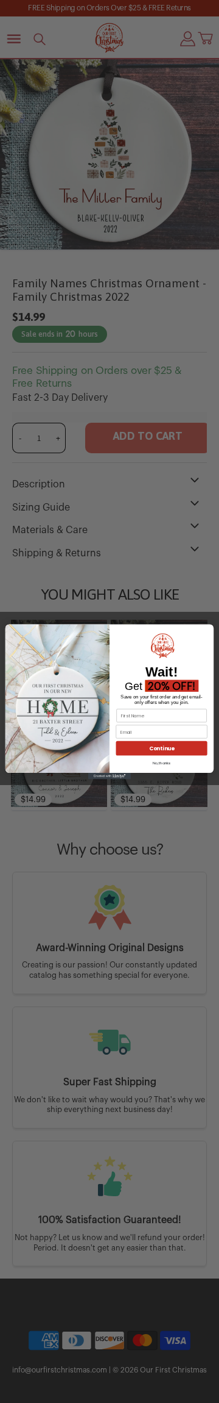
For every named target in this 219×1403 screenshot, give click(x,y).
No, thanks (161, 762)
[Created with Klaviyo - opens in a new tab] (109, 776)
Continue (162, 748)
